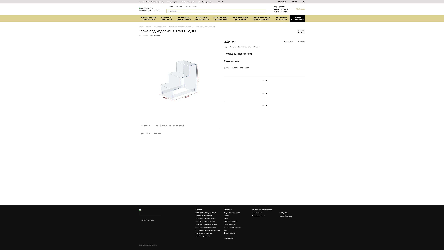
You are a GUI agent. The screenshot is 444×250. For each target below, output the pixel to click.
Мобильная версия (147, 220)
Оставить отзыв (155, 35)
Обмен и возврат (171, 2)
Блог (198, 2)
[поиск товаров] (264, 11)
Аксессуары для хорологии (202, 18)
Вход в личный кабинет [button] (232, 213)
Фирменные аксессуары (281, 18)
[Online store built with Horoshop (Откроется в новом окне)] (148, 247)
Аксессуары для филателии (183, 18)
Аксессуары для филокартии (240, 18)
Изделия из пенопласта (166, 18)
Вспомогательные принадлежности (261, 18)
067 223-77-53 (176, 7)
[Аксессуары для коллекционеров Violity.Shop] (150, 212)
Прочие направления (297, 18)
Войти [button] (230, 47)
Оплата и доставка (157, 2)
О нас (148, 2)
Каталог (141, 2)
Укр (219, 1)
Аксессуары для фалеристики (220, 18)
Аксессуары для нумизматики (148, 18)
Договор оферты (207, 2)
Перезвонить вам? (190, 7)
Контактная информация (187, 2)
